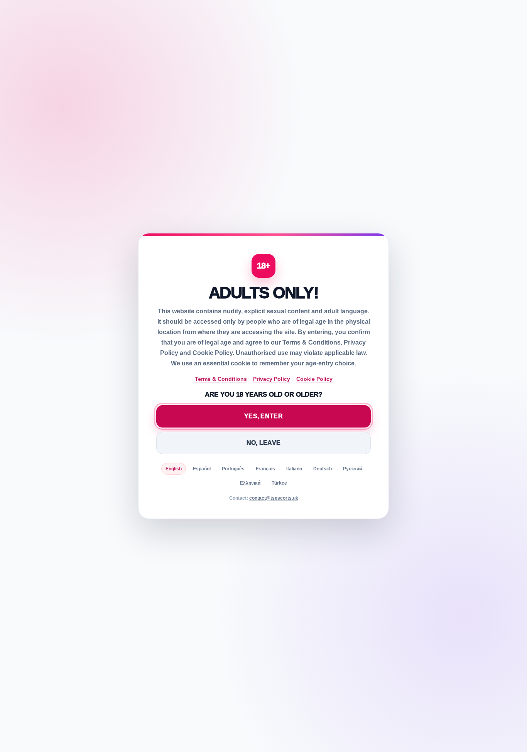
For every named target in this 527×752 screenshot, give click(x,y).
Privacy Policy (271, 379)
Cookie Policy (314, 379)
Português (233, 468)
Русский (352, 468)
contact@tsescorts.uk (273, 498)
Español (202, 468)
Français (265, 468)
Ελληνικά (250, 483)
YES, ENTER (263, 416)
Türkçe (279, 483)
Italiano (294, 468)
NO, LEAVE (264, 442)
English (174, 468)
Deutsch (322, 468)
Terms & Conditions (221, 379)
